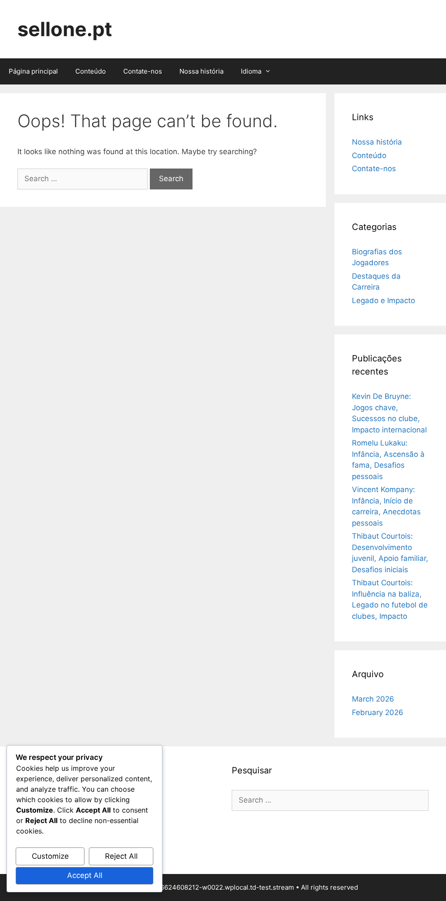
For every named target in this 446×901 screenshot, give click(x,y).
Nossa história (201, 71)
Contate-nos (142, 71)
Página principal (33, 71)
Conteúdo (90, 71)
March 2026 (373, 699)
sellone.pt (64, 29)
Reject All (121, 856)
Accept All (84, 875)
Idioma (251, 71)
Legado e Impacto (383, 300)
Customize (50, 856)
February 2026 (377, 712)
